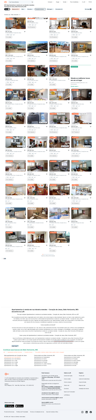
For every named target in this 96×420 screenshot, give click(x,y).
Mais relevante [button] (14, 14)
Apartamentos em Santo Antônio (72, 360)
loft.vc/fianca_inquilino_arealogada (51, 386)
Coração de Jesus (28, 352)
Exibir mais (14, 346)
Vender (64, 2)
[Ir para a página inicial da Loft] (6, 2)
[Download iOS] (19, 406)
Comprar (50, 2)
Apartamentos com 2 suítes (11, 362)
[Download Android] (9, 406)
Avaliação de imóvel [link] (84, 388)
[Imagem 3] (17, 51)
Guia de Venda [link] (82, 382)
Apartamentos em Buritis (70, 365)
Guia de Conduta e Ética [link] (52, 411)
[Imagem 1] (15, 51)
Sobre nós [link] (66, 385)
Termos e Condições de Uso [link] (37, 411)
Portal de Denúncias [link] (9, 411)
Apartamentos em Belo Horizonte (15, 352)
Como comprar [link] (68, 382)
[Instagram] (82, 412)
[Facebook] (91, 412)
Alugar (57, 2)
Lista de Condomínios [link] (84, 379)
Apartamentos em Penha (40, 365)
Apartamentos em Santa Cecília (72, 357)
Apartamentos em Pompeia (71, 358)
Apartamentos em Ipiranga (40, 360)
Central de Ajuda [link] (68, 375)
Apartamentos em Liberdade (71, 362)
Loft (4, 352)
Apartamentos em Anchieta (71, 363)
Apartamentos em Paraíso (40, 362)
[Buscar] (32, 2)
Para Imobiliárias (74, 2)
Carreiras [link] (66, 388)
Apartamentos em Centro (40, 358)
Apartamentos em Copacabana (42, 357)
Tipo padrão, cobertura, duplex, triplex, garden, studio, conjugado (49, 352)
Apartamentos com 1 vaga (10, 363)
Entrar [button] (90, 2)
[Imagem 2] (16, 51)
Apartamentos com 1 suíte (10, 360)
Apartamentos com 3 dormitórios (12, 358)
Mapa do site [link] (82, 385)
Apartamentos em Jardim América (42, 363)
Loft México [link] (67, 395)
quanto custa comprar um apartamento (64, 341)
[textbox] (21, 2)
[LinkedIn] (87, 412)
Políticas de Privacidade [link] (22, 411)
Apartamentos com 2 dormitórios (12, 357)
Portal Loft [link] (81, 375)
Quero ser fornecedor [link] (69, 391)
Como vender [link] (67, 379)
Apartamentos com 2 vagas (11, 365)
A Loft (83, 2)
